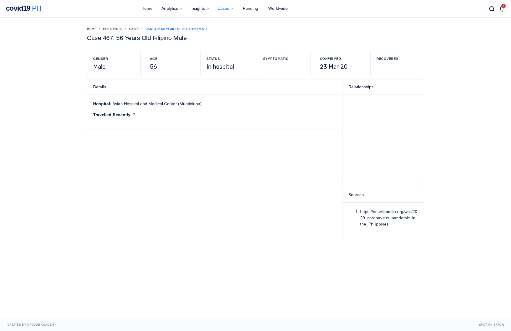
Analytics (169, 8)
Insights (197, 8)
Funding (250, 8)
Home (146, 8)
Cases (223, 8)
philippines (112, 29)
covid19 (23, 8)
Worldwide (277, 8)
